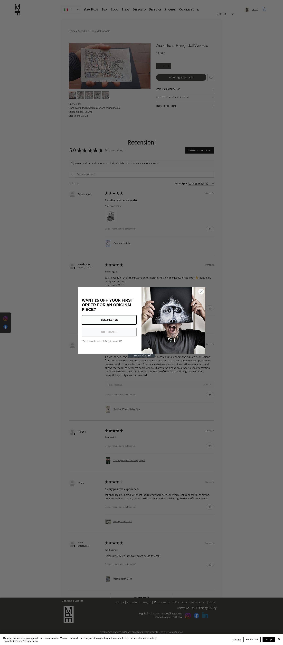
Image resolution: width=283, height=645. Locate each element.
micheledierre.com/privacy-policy (21, 641)
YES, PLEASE (109, 319)
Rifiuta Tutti (252, 639)
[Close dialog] (201, 291)
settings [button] (237, 639)
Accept (268, 639)
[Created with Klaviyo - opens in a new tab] (141, 356)
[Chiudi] (279, 639)
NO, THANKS (109, 332)
